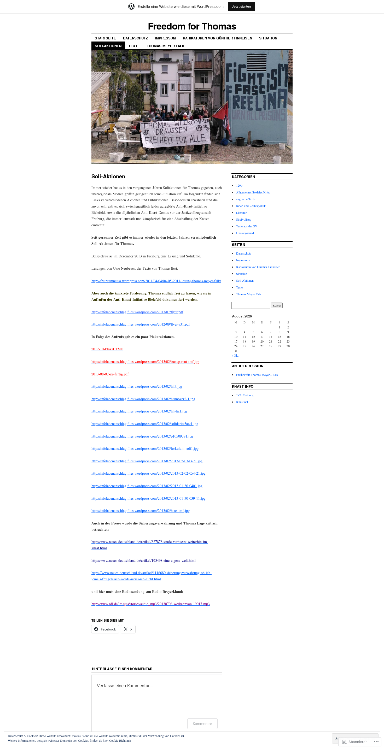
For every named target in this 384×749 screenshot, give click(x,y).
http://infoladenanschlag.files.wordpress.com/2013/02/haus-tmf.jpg (140, 510)
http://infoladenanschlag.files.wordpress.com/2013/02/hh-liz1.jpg (139, 411)
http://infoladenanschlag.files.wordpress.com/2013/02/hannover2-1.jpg (143, 398)
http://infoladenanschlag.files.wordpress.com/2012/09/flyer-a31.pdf (140, 324)
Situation (268, 38)
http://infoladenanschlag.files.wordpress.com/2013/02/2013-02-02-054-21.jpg (148, 473)
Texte (134, 45)
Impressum (165, 38)
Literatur (241, 212)
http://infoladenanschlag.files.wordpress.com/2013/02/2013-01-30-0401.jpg (146, 485)
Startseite (105, 38)
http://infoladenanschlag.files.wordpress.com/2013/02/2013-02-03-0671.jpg (146, 460)
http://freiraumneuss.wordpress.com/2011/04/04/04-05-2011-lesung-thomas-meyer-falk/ (156, 280)
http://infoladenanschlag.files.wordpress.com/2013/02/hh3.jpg (136, 386)
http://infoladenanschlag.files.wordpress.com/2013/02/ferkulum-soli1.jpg (145, 448)
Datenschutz (135, 38)
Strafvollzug (243, 219)
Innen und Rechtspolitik (251, 206)
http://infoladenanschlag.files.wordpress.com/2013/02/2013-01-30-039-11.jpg (148, 498)
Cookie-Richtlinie (120, 740)
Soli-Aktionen (108, 45)
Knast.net (242, 402)
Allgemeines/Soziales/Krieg (253, 192)
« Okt (234, 355)
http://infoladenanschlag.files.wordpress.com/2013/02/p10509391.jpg (142, 436)
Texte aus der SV (246, 226)
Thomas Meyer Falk (165, 45)
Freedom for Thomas (192, 25)
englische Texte (245, 199)
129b (239, 185)
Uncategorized (245, 233)
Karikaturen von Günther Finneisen (217, 38)
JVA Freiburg (244, 395)
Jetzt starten (241, 6)
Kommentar (202, 723)
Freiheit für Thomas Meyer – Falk (257, 375)
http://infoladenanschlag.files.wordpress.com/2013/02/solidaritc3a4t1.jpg (144, 423)
